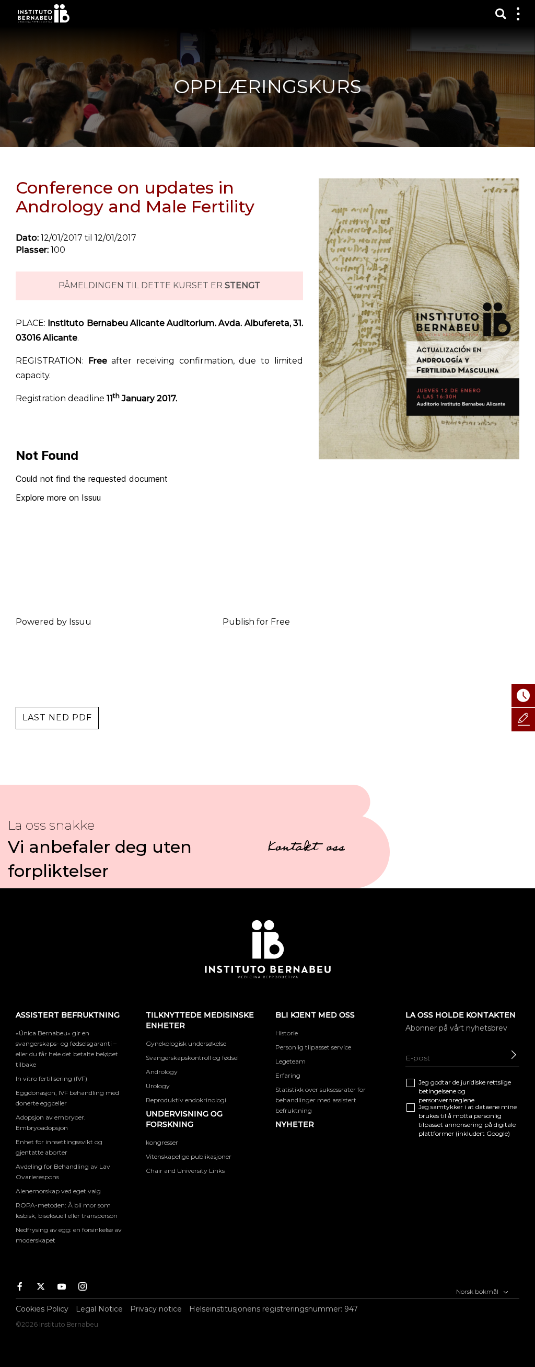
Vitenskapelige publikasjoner (188, 1156)
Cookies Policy (42, 1309)
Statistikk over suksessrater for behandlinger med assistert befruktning (320, 1100)
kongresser (162, 1142)
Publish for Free (256, 622)
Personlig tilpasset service (313, 1047)
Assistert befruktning (68, 1015)
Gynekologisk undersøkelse (186, 1043)
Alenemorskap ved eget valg (58, 1191)
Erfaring (287, 1075)
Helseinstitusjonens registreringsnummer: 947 (273, 1309)
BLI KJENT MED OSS (315, 1015)
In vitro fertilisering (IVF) (51, 1078)
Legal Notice (99, 1309)
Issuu (80, 622)
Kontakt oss (306, 848)
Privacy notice (156, 1309)
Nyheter (294, 1124)
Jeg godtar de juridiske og (464, 1091)
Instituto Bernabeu (44, 13)
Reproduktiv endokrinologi (186, 1100)
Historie (286, 1033)
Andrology (162, 1072)
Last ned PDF (57, 717)
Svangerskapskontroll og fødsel (192, 1057)
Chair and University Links (185, 1170)
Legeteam (290, 1061)
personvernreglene (446, 1100)
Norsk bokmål (478, 1291)
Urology (158, 1086)
